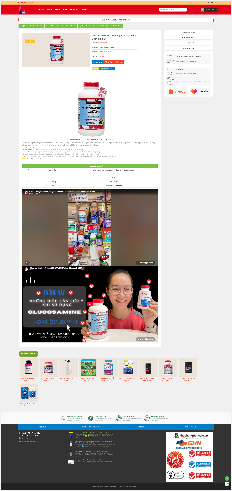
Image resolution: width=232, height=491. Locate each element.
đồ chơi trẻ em (117, 26)
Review (57, 9)
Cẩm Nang (84, 9)
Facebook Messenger (189, 37)
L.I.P (138, 486)
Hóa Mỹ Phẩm (23, 26)
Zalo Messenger (189, 42)
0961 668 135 (28, 438)
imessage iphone (189, 48)
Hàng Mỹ (49, 9)
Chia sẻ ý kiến (103, 42)
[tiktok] (208, 3)
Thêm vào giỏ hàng (115, 62)
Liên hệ (112, 69)
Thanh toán (103, 68)
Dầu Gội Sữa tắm (71, 26)
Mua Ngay (95, 68)
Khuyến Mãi (74, 9)
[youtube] (212, 3)
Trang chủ (41, 9)
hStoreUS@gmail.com (32, 441)
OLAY (47, 26)
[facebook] (205, 3)
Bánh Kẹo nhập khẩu (57, 26)
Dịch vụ (65, 9)
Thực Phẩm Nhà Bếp (85, 26)
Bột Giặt (108, 26)
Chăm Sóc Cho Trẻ (98, 26)
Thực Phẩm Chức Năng (37, 26)
